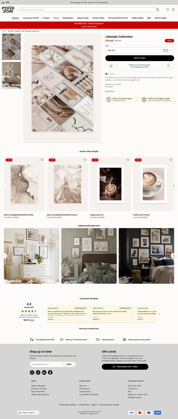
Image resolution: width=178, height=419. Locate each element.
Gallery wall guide (38, 386)
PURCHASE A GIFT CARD (126, 367)
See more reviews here (89, 328)
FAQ (129, 391)
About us (83, 386)
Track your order (134, 386)
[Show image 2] (11, 75)
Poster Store (94, 412)
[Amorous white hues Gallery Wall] (89, 256)
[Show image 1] (11, 47)
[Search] (157, 9)
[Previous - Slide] (4, 186)
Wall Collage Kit (16, 31)
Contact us (132, 389)
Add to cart (140, 58)
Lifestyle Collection (32, 31)
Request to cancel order (137, 394)
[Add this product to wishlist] (168, 66)
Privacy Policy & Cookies (109, 405)
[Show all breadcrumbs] (4, 31)
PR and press (84, 389)
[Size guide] (111, 66)
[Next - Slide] (174, 186)
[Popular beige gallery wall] (31, 256)
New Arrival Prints (38, 391)
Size (107, 46)
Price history (110, 91)
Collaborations (85, 391)
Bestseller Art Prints (39, 389)
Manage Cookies (134, 397)
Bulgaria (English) (28, 413)
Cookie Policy (84, 405)
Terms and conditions (68, 405)
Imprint (94, 405)
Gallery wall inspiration (40, 394)
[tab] (167, 10)
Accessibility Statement (89, 394)
